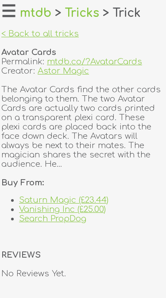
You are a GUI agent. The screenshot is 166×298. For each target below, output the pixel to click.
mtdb (35, 13)
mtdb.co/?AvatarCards (94, 61)
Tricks (82, 13)
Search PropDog (52, 218)
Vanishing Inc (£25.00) (62, 209)
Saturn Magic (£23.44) (63, 199)
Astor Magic (63, 70)
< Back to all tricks (40, 33)
